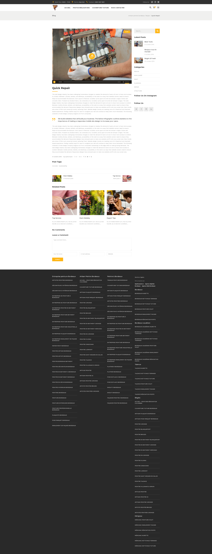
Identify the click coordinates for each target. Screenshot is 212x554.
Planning (137, 83)
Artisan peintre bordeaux (136, 15)
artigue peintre (85, 370)
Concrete (55, 166)
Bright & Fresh (150, 58)
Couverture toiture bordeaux (91, 287)
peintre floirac (85, 339)
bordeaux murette (142, 293)
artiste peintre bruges (88, 386)
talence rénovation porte (144, 394)
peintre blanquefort (87, 308)
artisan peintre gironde (89, 381)
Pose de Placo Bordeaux (116, 382)
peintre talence (86, 360)
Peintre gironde (86, 302)
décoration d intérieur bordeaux (64, 290)
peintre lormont (86, 349)
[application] (92, 82)
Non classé (138, 75)
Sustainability (63, 166)
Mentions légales (139, 277)
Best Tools (149, 42)
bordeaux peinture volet (144, 309)
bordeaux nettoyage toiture (145, 304)
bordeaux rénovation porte (145, 319)
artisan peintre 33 (86, 375)
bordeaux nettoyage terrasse (146, 298)
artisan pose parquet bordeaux (91, 297)
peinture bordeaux (59, 398)
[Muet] (123, 82)
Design (136, 71)
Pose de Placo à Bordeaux (116, 377)
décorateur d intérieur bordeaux (64, 285)
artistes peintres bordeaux (62, 280)
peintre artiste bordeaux (61, 356)
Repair (148, 15)
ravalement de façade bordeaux (64, 425)
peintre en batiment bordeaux (63, 377)
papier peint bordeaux (60, 346)
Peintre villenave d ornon (89, 365)
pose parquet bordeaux (61, 420)
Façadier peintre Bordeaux (117, 403)
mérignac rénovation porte (145, 530)
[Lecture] (54, 82)
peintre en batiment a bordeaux (64, 372)
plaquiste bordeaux (59, 415)
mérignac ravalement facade (145, 525)
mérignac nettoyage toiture (145, 546)
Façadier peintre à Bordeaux (117, 398)
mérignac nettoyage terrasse (146, 540)
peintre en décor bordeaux (62, 382)
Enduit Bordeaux (113, 392)
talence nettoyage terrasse (145, 373)
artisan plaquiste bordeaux (90, 292)
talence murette (141, 368)
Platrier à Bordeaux (114, 366)
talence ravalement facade (145, 389)
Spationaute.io (139, 283)
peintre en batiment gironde (90, 323)
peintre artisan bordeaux (61, 351)
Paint (136, 79)
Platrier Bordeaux (114, 372)
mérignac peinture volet (144, 520)
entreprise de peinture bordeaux (64, 302)
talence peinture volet (143, 384)
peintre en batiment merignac (91, 329)
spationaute (68, 156)
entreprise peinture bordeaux (63, 321)
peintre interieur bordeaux (62, 387)
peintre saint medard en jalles (91, 355)
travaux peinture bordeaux (117, 280)
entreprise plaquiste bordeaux (63, 333)
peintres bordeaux (59, 392)
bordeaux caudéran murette (145, 326)
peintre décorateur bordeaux (63, 366)
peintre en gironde (87, 334)
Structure (138, 91)
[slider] (127, 82)
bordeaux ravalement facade (145, 314)
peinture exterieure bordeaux (63, 403)
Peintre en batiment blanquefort (92, 318)
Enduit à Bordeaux (114, 387)
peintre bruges (85, 313)
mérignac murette (141, 535)
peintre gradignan (87, 344)
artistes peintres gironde (89, 391)
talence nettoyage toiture (145, 378)
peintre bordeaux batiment (62, 361)
